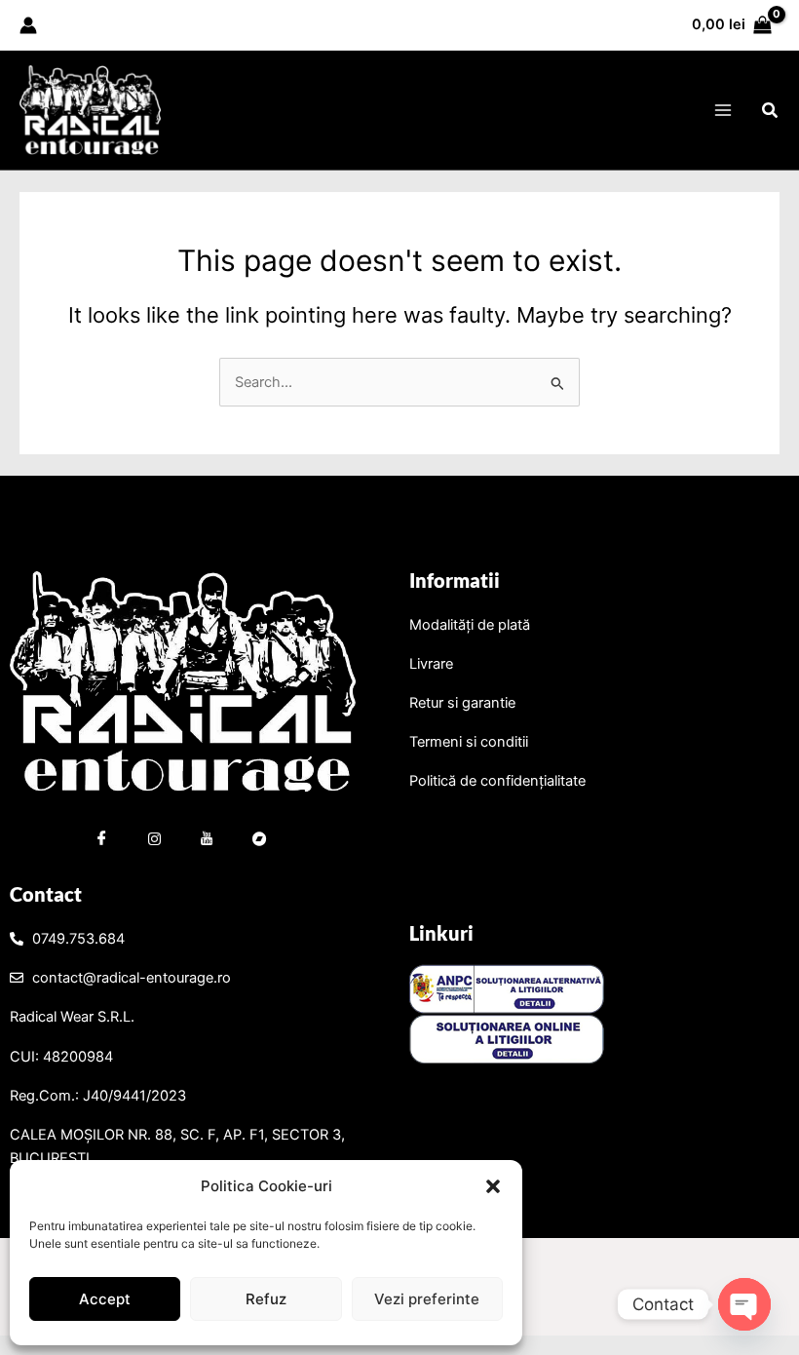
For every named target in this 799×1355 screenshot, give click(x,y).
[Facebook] (101, 841)
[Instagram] (153, 841)
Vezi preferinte (426, 1299)
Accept (105, 1299)
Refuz (266, 1299)
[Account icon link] (28, 25)
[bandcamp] (259, 841)
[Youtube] (206, 841)
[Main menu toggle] (722, 110)
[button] (493, 1186)
